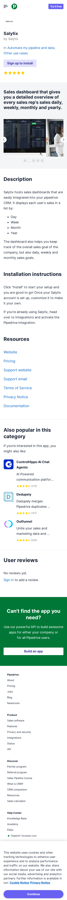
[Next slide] (63, 140)
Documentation (16, 406)
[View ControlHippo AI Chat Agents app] (30, 473)
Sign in (9, 580)
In (5, 48)
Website (10, 352)
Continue (33, 894)
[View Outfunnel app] (30, 530)
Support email (15, 379)
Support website (17, 370)
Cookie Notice (19, 882)
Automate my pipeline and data (30, 48)
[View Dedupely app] (30, 503)
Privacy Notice (16, 397)
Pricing (9, 361)
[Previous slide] (3, 140)
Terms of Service (18, 388)
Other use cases (16, 53)
